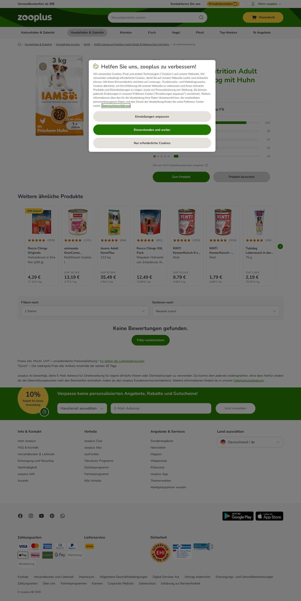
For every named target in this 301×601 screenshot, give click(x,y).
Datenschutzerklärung (116, 105)
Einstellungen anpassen (152, 117)
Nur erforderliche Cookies (152, 143)
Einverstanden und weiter (152, 130)
